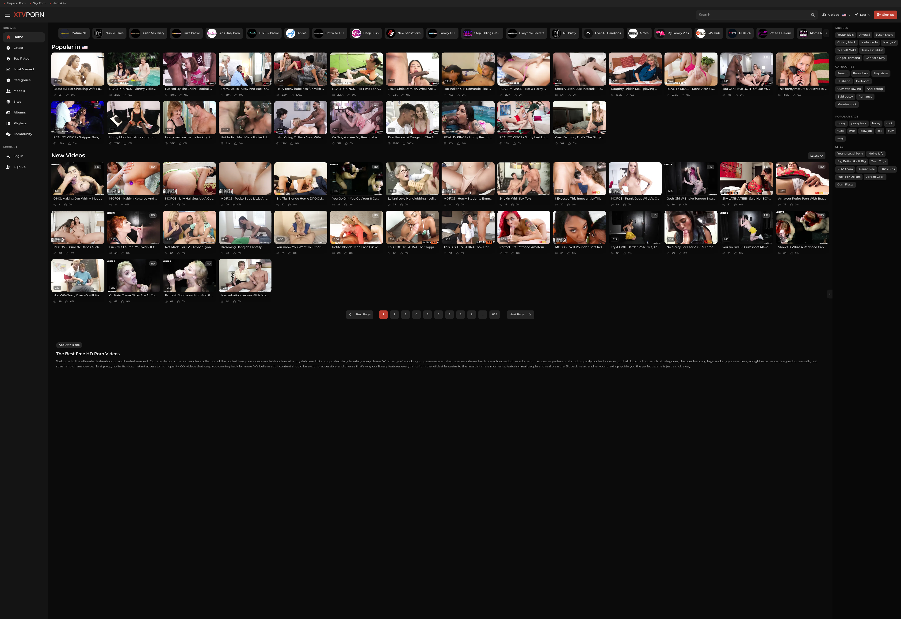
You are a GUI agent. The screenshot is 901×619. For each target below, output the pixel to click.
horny (876, 123)
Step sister (881, 73)
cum (891, 131)
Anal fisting (875, 89)
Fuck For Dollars (848, 177)
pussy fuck (859, 123)
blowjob (866, 131)
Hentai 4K (60, 3)
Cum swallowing (849, 89)
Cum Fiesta (845, 184)
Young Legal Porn (850, 153)
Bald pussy (845, 96)
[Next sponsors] (826, 33)
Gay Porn (39, 3)
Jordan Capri (875, 177)
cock (889, 123)
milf (852, 131)
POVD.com (845, 169)
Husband (844, 81)
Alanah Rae (867, 169)
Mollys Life (875, 153)
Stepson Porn (16, 3)
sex (880, 131)
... (483, 314)
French (842, 73)
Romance (865, 96)
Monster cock (847, 104)
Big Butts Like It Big (851, 161)
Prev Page (363, 314)
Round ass (860, 73)
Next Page (517, 314)
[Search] (813, 15)
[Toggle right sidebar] (829, 294)
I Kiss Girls (887, 169)
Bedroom (863, 81)
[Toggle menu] (7, 14)
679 (494, 314)
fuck (840, 131)
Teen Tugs (878, 161)
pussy (841, 123)
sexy (840, 138)
